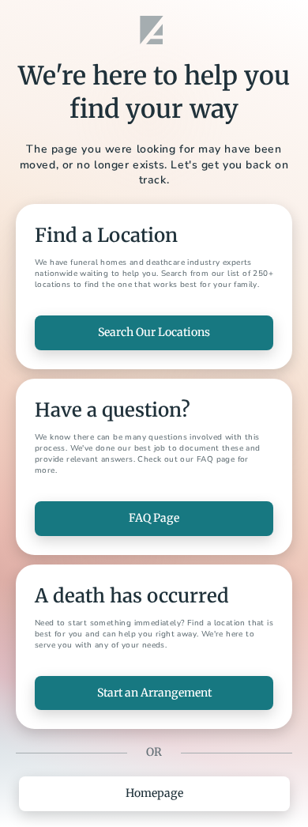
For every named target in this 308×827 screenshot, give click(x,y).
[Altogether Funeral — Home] (154, 30)
